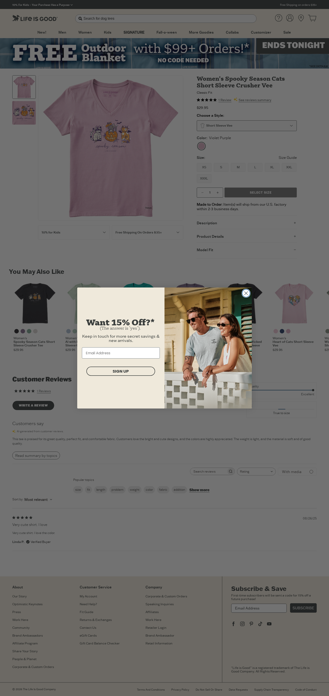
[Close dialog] (246, 293)
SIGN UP (121, 371)
